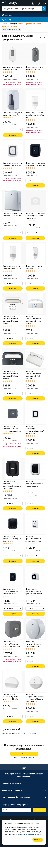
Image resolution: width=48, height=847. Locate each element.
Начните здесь (29, 757)
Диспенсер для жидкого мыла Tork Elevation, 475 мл (35, 115)
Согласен (37, 840)
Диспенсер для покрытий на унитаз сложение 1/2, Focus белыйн (33, 319)
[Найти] (44, 8)
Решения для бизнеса (12, 790)
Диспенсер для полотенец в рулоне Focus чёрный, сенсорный (12, 428)
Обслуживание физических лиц (16, 797)
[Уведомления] (39, 3)
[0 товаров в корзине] (44, 3)
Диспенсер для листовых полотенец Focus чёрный (35, 164)
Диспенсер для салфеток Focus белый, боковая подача (34, 483)
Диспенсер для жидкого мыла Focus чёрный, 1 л (35, 68)
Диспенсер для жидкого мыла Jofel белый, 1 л (12, 114)
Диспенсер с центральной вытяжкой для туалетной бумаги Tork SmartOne (35, 697)
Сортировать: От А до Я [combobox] (10, 29)
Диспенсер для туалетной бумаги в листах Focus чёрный (11, 591)
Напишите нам (23, 777)
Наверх (24, 768)
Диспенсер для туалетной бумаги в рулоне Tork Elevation (11, 696)
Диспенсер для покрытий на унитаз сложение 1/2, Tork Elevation (33, 374)
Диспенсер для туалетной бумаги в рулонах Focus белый (34, 591)
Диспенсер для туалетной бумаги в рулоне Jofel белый (33, 644)
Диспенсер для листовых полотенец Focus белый (12, 164)
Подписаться (39, 810)
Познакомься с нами (11, 784)
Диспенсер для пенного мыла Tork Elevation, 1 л (12, 267)
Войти (24, 754)
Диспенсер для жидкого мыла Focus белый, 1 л (12, 68)
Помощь (17, 733)
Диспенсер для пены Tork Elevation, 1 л (34, 267)
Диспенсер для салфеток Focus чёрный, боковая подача (12, 538)
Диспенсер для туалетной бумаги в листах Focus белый (33, 538)
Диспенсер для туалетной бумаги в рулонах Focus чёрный (11, 644)
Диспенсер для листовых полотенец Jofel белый (12, 214)
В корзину (12, 135)
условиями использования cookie (29, 834)
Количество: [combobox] (9, 130)
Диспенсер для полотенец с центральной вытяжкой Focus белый (35, 429)
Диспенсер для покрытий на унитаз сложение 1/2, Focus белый (11, 319)
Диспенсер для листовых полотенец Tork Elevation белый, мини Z (35, 215)
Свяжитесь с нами (30, 733)
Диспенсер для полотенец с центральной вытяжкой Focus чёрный (12, 484)
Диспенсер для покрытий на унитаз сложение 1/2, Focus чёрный (11, 374)
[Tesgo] (11, 3)
